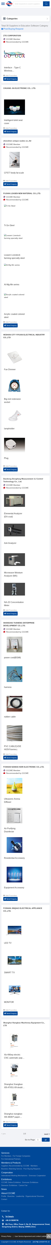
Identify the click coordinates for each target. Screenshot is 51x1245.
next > (47, 1134)
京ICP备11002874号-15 (41, 1242)
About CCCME (8, 1193)
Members (34, 1166)
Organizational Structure (35, 1196)
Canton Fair (23, 1185)
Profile (3, 1196)
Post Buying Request (13, 29)
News (4, 1189)
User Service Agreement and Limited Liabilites (31, 1236)
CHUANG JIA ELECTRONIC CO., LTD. (19, 88)
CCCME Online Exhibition (11, 1182)
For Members (6, 1156)
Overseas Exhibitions (30, 1182)
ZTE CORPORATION (12, 36)
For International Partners (11, 1159)
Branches (11, 1196)
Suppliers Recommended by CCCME (15, 1166)
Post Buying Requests (31, 1169)
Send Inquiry (11, 79)
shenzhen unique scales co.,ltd (17, 141)
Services (5, 1153)
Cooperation (7, 1172)
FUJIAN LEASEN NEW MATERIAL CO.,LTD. (22, 193)
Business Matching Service (11, 1169)
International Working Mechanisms (14, 1176)
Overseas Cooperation (37, 1176)
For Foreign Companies (21, 1156)
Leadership (20, 1196)
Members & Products (11, 1163)
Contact (4, 1199)
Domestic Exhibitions (9, 1185)
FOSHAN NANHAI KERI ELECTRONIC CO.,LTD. (23, 767)
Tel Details (9, 1217)
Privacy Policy (6, 1236)
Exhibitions (6, 1179)
